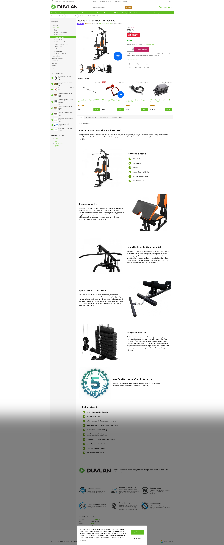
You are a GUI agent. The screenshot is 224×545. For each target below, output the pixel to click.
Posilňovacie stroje (59, 49)
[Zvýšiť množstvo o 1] (133, 48)
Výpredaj (54, 68)
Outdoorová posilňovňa (60, 54)
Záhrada (54, 63)
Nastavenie (83, 540)
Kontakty (57, 147)
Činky (55, 30)
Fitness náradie (56, 56)
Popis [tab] (80, 117)
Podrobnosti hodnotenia (105, 23)
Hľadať (128, 7)
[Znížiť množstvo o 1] (133, 50)
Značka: (117, 23)
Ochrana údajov (59, 143)
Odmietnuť (137, 538)
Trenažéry (55, 25)
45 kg (92, 524)
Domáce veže (58, 39)
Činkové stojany (58, 46)
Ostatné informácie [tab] (117, 117)
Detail (97, 109)
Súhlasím (138, 532)
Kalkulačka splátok (135, 35)
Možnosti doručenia (149, 44)
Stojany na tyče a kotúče (60, 32)
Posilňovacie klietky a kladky (61, 44)
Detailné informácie (132, 59)
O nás (94, 1)
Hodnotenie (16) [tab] (104, 117)
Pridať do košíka (142, 49)
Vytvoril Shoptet (168, 541)
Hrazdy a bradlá (58, 51)
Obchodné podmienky (106, 1)
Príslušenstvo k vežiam (60, 42)
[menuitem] (54, 12)
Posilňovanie (55, 28)
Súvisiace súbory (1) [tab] (91, 117)
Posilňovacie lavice (59, 35)
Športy (54, 65)
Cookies (57, 145)
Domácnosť (55, 61)
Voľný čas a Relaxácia (57, 58)
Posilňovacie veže (59, 37)
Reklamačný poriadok (121, 1)
